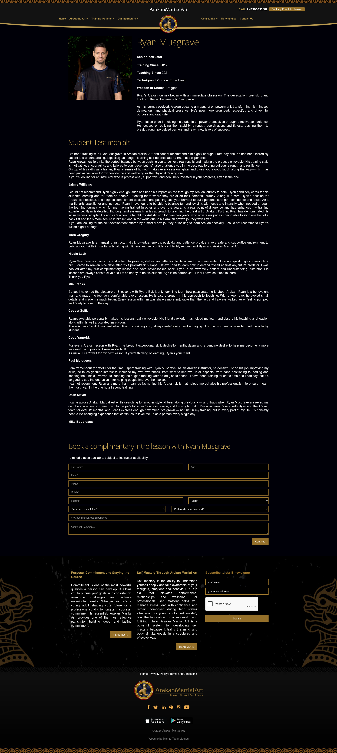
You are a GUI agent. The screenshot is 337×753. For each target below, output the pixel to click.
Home (62, 18)
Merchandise (228, 18)
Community (208, 18)
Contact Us (246, 18)
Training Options (101, 18)
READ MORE (120, 634)
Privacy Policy (159, 674)
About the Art (77, 18)
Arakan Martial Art (173, 730)
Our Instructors (127, 18)
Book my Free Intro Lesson (287, 9)
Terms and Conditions (183, 674)
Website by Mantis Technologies (168, 738)
